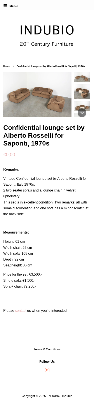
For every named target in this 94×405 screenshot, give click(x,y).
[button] (82, 77)
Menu (13, 6)
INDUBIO (54, 396)
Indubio (67, 396)
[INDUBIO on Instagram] (47, 371)
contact (20, 310)
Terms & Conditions (47, 349)
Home (6, 66)
